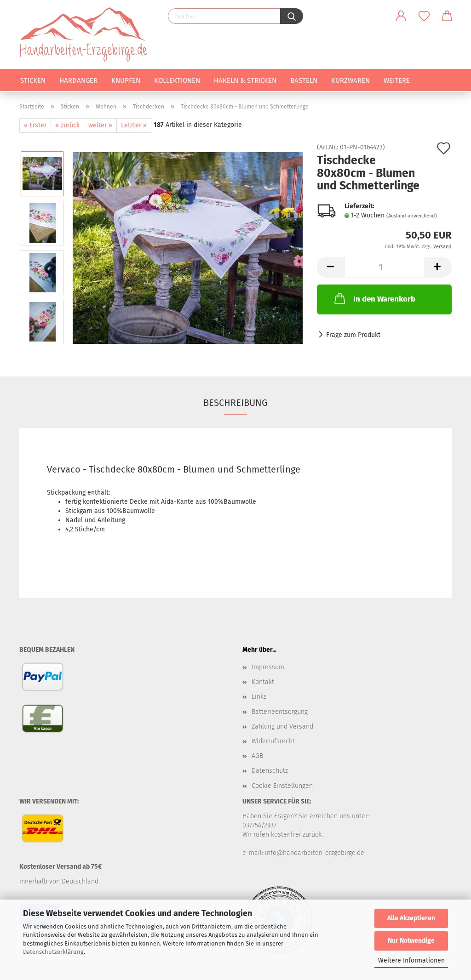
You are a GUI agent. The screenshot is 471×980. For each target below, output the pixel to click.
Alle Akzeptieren (411, 918)
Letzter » (134, 125)
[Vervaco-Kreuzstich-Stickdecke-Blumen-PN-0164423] (188, 247)
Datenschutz (270, 771)
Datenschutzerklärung (53, 951)
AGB (257, 756)
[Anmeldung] (401, 16)
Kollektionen (177, 80)
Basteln (303, 80)
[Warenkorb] (447, 16)
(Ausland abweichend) (411, 216)
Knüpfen (125, 80)
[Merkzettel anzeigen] (424, 16)
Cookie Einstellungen (282, 786)
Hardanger (78, 80)
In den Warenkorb (384, 299)
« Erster (35, 125)
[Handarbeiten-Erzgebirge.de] (86, 34)
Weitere (397, 80)
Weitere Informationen (411, 960)
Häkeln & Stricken (245, 80)
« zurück (67, 125)
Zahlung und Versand (282, 726)
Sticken (33, 80)
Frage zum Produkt (353, 335)
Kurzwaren (350, 80)
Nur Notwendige (411, 941)
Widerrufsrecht (273, 741)
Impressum (268, 667)
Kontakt (263, 682)
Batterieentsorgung (280, 712)
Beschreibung (235, 402)
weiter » (100, 125)
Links (259, 697)
